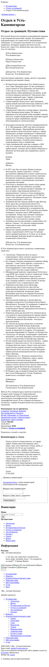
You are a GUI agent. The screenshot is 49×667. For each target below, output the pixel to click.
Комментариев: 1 (9, 14)
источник (5, 653)
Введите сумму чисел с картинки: (16, 495)
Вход (8, 587)
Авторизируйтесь (10, 482)
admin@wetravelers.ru (19, 648)
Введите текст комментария (14, 489)
